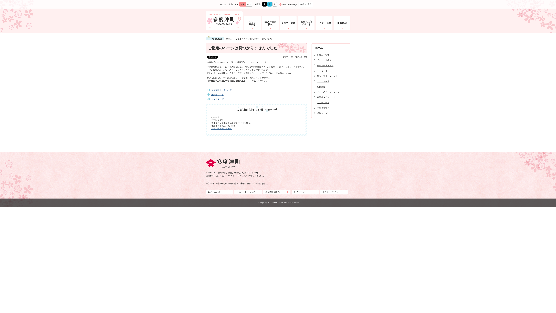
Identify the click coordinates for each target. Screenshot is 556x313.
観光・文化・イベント (327, 76)
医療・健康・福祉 (325, 65)
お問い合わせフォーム (221, 128)
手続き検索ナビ (324, 108)
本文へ (223, 4)
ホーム (229, 38)
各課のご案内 (305, 4)
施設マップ (322, 113)
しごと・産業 (323, 81)
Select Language (289, 4)
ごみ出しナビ (323, 102)
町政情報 (321, 86)
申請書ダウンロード (326, 97)
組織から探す (217, 94)
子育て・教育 (323, 70)
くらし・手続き (324, 60)
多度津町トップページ (221, 90)
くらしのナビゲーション (328, 92)
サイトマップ (217, 99)
